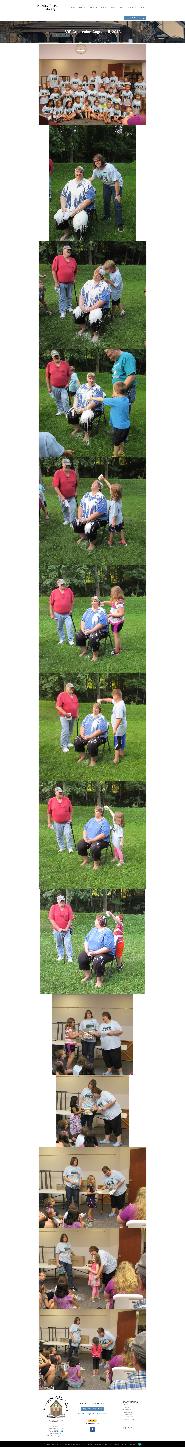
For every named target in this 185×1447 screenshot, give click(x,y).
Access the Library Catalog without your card (92, 1414)
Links (121, 7)
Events (103, 7)
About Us (82, 7)
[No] (183, 1444)
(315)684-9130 (58, 1431)
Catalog (142, 7)
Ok (140, 1444)
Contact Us (94, 7)
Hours (113, 7)
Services (131, 7)
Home (73, 7)
